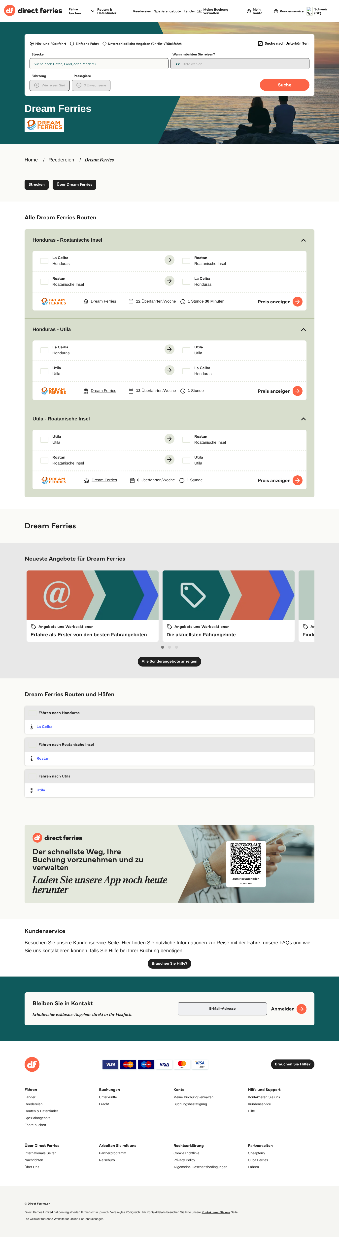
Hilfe (251, 1111)
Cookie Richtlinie (186, 1153)
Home (31, 160)
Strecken (37, 184)
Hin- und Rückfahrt (50, 44)
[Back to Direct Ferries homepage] (33, 11)
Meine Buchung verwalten (193, 1097)
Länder (189, 11)
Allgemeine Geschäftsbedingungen (200, 1167)
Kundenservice (259, 1104)
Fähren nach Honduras (59, 713)
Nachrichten (34, 1160)
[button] (169, 240)
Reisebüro (107, 1160)
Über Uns (32, 1167)
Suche (284, 84)
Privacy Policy (184, 1160)
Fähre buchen (35, 1125)
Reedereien (142, 11)
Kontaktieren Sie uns (264, 1097)
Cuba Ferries (258, 1160)
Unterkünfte (108, 1097)
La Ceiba (44, 727)
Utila (40, 790)
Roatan (42, 758)
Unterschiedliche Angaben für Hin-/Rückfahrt (145, 44)
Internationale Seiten (40, 1153)
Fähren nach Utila (54, 776)
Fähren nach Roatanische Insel (66, 745)
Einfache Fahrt (87, 44)
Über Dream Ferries (74, 184)
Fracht (104, 1104)
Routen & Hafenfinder (106, 11)
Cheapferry (256, 1153)
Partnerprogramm (112, 1153)
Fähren (253, 1167)
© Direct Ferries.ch (37, 1203)
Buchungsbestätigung (190, 1104)
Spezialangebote (167, 11)
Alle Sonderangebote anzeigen (170, 661)
